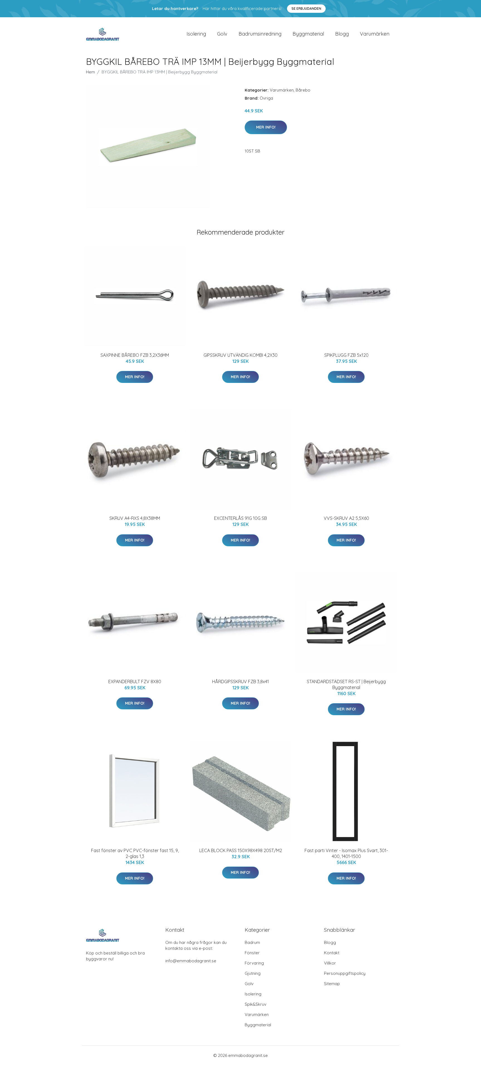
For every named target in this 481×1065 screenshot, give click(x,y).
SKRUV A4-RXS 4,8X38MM (134, 518)
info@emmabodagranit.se (190, 960)
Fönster (252, 952)
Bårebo (303, 90)
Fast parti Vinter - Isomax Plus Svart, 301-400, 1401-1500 (346, 853)
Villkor (330, 963)
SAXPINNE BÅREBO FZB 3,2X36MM (134, 355)
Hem (90, 72)
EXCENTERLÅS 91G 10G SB (240, 518)
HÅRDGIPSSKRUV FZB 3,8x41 (240, 681)
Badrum (252, 942)
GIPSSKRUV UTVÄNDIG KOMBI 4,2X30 (240, 355)
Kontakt (331, 952)
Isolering (196, 34)
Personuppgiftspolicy (344, 973)
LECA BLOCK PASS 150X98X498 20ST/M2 (240, 850)
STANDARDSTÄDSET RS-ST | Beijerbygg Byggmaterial (346, 684)
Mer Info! (266, 127)
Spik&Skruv (255, 1004)
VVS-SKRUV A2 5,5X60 (346, 518)
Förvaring (254, 963)
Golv (222, 34)
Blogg (342, 34)
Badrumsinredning (260, 34)
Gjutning (253, 973)
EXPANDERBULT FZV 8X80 (134, 681)
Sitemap (332, 983)
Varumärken (374, 34)
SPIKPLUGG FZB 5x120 (346, 355)
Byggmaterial (308, 34)
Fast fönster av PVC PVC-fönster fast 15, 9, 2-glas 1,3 (135, 853)
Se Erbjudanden (306, 8)
